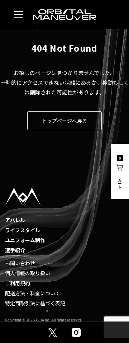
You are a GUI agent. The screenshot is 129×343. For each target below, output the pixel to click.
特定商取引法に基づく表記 (35, 303)
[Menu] (18, 14)
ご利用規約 (17, 283)
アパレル (15, 220)
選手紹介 (15, 250)
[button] (120, 171)
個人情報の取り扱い (27, 273)
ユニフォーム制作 (25, 240)
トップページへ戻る (64, 120)
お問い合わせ (20, 263)
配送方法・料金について (32, 293)
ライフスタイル (22, 230)
